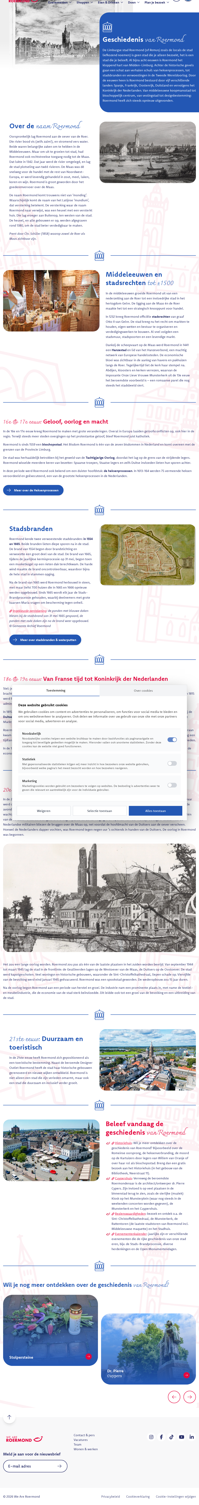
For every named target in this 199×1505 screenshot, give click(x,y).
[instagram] (151, 1437)
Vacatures (81, 1440)
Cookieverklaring (138, 1496)
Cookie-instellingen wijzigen (176, 1496)
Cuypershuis (123, 1178)
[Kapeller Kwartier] (186, 1356)
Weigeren (43, 811)
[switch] (172, 763)
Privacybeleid (110, 1496)
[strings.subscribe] (59, 1466)
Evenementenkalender (131, 1234)
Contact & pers (84, 1435)
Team (77, 1444)
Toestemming (55, 690)
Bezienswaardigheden (130, 1214)
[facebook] (161, 1437)
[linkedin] (191, 1437)
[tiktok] (171, 1437)
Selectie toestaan (99, 811)
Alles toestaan (155, 811)
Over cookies (143, 690)
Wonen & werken (86, 1449)
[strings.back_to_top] (9, 1417)
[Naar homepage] (24, 1439)
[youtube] (181, 1437)
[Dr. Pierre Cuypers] (89, 1375)
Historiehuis (123, 1143)
